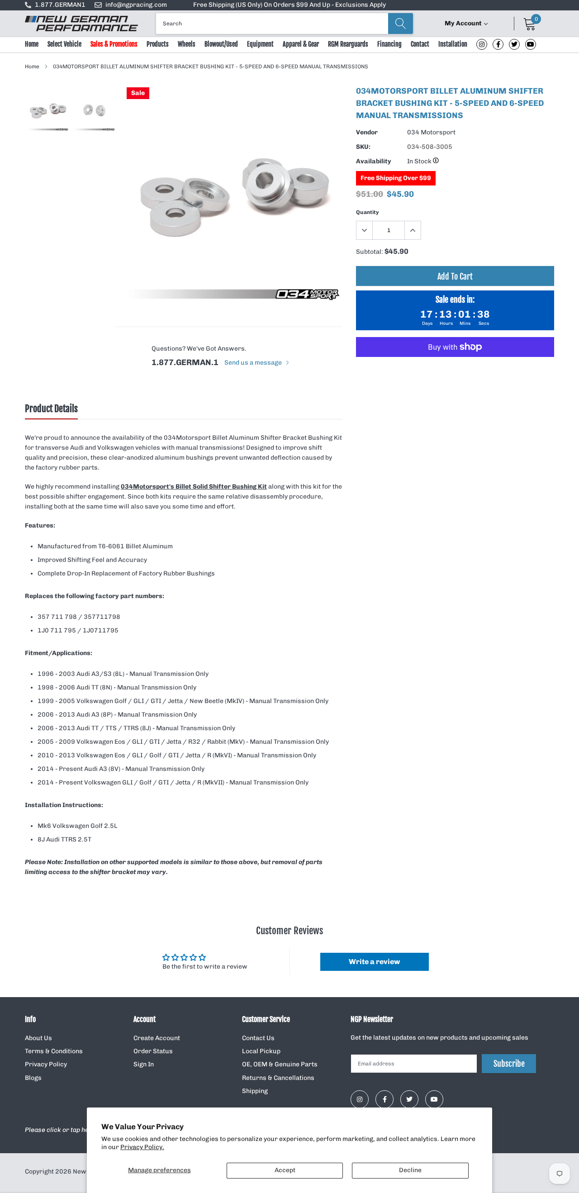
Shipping (255, 1091)
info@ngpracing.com (136, 5)
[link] (481, 44)
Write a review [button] (374, 961)
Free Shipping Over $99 (396, 178)
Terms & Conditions (54, 1051)
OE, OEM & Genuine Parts (280, 1064)
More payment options (455, 369)
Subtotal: (369, 252)
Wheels (186, 44)
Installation (452, 44)
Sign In (143, 1064)
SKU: (363, 147)
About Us (38, 1038)
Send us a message (253, 362)
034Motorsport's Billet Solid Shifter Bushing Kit (194, 486)
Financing (389, 44)
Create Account (156, 1038)
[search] (400, 23)
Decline (410, 1170)
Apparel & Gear (301, 44)
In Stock (420, 161)
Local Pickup (261, 1051)
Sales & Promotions (114, 44)
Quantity (367, 212)
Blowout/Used (221, 44)
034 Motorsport (431, 132)
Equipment (260, 44)
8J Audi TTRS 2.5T (64, 839)
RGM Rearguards (348, 44)
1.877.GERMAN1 (60, 5)
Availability (373, 161)
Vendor (367, 132)
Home (31, 44)
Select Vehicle (64, 44)
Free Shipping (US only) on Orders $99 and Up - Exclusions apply (289, 5)
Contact (420, 44)
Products (158, 44)
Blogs (33, 1078)
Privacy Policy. (142, 1147)
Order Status (153, 1051)
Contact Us (258, 1038)
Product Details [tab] (51, 409)
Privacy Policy (46, 1064)
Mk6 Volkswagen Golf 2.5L (78, 826)
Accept (285, 1170)
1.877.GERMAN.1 (185, 362)
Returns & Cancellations (278, 1078)
